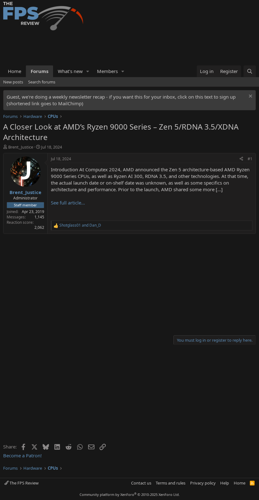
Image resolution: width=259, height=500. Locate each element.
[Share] (241, 159)
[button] (87, 71)
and (80, 225)
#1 (250, 159)
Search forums (41, 82)
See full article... (68, 202)
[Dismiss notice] (249, 97)
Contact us (141, 483)
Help (224, 483)
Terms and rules (170, 483)
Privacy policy (203, 483)
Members (107, 71)
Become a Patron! (22, 455)
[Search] (250, 71)
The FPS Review (24, 483)
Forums (39, 71)
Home (14, 71)
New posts (13, 82)
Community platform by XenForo (130, 494)
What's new (70, 71)
